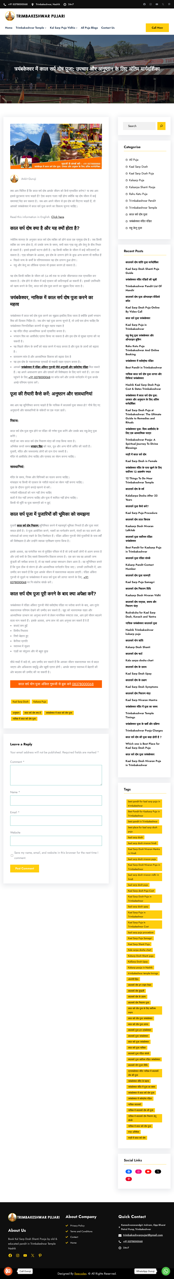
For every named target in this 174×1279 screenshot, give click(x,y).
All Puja (133, 159)
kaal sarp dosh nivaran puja (142, 859)
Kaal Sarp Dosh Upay (139, 674)
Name (15, 792)
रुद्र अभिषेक (133, 1132)
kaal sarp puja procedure (140, 932)
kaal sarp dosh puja (138, 885)
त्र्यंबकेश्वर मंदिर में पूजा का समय (142, 707)
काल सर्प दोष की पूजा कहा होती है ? (144, 737)
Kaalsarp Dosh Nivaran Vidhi (143, 595)
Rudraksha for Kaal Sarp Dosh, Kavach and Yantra (141, 615)
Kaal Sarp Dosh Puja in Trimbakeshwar (139, 898)
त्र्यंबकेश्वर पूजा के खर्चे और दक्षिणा (143, 724)
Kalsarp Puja (39, 701)
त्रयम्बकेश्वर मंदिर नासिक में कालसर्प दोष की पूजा (143, 1073)
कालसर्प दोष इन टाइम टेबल (139, 985)
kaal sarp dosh (135, 837)
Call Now (157, 28)
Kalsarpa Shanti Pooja (142, 187)
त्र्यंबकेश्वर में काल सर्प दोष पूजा (59, 712)
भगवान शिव (36, 446)
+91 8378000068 (18, 4)
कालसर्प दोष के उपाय (136, 667)
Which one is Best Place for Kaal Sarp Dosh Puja (143, 746)
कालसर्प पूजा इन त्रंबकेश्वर (139, 1030)
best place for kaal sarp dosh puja (142, 829)
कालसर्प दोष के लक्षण (136, 680)
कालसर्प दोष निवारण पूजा (138, 1002)
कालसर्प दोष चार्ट (134, 654)
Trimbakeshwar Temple (143, 207)
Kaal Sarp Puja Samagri (140, 582)
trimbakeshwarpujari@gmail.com (143, 1235)
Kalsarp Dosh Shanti (138, 647)
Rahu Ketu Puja (138, 194)
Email (15, 812)
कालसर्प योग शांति (134, 640)
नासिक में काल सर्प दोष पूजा (24, 718)
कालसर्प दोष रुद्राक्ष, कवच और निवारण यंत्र (141, 604)
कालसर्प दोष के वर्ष (135, 489)
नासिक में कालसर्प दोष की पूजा (140, 1110)
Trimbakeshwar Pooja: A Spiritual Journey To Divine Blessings (142, 444)
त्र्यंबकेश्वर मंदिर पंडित (140, 221)
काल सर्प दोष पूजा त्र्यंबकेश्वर (140, 754)
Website (15, 832)
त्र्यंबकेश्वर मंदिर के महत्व (138, 1081)
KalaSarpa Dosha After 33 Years (142, 498)
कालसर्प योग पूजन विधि (137, 1065)
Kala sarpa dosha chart (139, 660)
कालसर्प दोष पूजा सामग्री (138, 575)
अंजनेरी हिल (133, 979)
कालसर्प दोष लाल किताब (138, 519)
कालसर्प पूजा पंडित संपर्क (138, 558)
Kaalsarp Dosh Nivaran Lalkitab (139, 528)
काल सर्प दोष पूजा (138, 214)
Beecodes (80, 1273)
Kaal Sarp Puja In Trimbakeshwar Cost (138, 924)
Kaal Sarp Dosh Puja (141, 173)
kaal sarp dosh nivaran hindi (142, 843)
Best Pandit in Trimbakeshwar (144, 367)
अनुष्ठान (16, 712)
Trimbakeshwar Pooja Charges (144, 730)
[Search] (161, 126)
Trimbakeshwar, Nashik (48, 4)
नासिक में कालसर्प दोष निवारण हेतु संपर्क (142, 1118)
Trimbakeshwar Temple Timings (140, 715)
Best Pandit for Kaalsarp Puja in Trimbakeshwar (143, 549)
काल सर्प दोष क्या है (32, 712)
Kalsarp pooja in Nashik (140, 967)
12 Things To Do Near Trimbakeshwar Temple (140, 480)
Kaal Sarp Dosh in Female (141, 461)
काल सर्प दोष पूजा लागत (138, 1024)
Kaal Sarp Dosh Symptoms (142, 687)
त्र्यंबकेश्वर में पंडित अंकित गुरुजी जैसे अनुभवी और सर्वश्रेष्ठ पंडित (54, 367)
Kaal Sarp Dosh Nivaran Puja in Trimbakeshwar (143, 763)
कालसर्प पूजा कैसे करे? (137, 506)
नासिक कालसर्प (134, 1104)
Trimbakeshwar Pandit (142, 200)
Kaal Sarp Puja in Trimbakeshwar (136, 327)
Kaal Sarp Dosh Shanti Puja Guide (142, 271)
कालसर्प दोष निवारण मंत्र (138, 693)
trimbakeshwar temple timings (143, 973)
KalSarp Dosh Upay (138, 961)
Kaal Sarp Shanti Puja (139, 944)
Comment (17, 762)
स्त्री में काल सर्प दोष (136, 454)
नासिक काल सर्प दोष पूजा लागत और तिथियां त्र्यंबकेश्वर (144, 376)
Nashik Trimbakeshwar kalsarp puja (139, 632)
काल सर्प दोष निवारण (28, 525)
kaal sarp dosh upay (138, 906)
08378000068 (83, 684)
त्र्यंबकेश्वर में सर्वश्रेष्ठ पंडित (139, 361)
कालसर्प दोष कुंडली (136, 991)
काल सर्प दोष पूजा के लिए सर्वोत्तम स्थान (142, 1010)
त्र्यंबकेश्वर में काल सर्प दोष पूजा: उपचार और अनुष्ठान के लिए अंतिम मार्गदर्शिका (142, 400)
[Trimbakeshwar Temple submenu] (45, 28)
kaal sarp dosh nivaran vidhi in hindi (143, 877)
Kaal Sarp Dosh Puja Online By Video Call (143, 310)
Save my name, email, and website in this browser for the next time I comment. (56, 855)
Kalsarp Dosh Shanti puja (140, 956)
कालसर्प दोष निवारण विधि (138, 589)
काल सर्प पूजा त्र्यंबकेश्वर (138, 318)
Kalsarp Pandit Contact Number (140, 567)
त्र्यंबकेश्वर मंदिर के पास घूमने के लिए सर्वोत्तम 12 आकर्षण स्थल (144, 470)
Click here (57, 217)
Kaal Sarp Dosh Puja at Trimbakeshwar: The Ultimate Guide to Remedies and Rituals (143, 416)
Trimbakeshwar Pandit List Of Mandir (144, 288)
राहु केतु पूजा (135, 228)
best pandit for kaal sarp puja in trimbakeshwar (144, 803)
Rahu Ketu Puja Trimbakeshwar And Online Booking (142, 350)
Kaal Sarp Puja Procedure (141, 513)
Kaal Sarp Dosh (20, 701)
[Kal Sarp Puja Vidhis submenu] (76, 28)
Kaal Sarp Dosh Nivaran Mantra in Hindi (144, 851)
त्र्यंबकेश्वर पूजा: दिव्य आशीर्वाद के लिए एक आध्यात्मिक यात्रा (142, 431)
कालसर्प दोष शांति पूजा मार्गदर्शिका (142, 262)
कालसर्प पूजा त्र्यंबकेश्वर (138, 1036)
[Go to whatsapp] (166, 1271)
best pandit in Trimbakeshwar (143, 821)
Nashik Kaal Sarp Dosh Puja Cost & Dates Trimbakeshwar (143, 387)
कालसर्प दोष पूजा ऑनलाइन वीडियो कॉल (143, 299)
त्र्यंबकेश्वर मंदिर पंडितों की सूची (142, 279)
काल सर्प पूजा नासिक (137, 1047)
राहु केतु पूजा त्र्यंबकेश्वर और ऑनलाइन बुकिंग (140, 337)
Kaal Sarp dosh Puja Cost (141, 890)
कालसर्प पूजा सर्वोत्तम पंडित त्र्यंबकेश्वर (139, 539)
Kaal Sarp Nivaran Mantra (141, 700)
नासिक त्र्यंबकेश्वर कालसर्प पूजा (141, 623)
